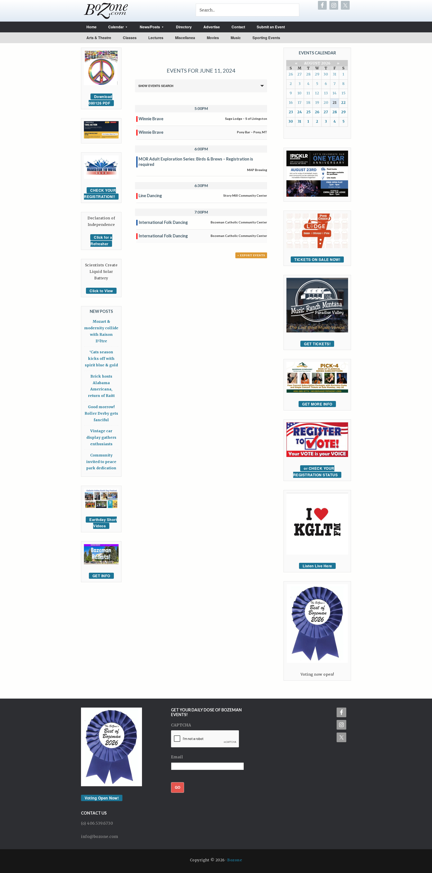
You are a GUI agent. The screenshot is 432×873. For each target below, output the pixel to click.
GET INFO (101, 575)
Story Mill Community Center (245, 195)
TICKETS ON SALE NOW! (317, 259)
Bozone (234, 860)
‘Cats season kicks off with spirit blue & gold (101, 358)
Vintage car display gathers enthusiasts (101, 437)
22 (343, 102)
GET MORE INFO (317, 404)
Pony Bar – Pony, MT (252, 132)
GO (177, 787)
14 (335, 93)
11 (308, 93)
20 (326, 102)
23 (291, 112)
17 (300, 102)
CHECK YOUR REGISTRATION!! (100, 193)
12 (317, 93)
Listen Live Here (317, 565)
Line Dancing (150, 195)
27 (299, 74)
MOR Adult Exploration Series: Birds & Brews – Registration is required (196, 161)
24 (299, 112)
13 (326, 93)
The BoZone (106, 11)
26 (290, 74)
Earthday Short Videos (103, 523)
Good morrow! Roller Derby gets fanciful (101, 413)
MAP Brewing (257, 170)
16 (291, 102)
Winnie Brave (151, 118)
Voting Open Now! (102, 798)
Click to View (101, 290)
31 (334, 74)
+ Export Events (251, 255)
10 (299, 93)
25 (308, 112)
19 (317, 102)
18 (308, 102)
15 (343, 93)
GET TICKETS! (317, 343)
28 (308, 74)
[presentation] (205, 739)
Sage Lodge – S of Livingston (246, 118)
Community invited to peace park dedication (101, 461)
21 (335, 102)
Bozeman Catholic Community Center (239, 222)
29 (317, 74)
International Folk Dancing (163, 222)
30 (326, 74)
